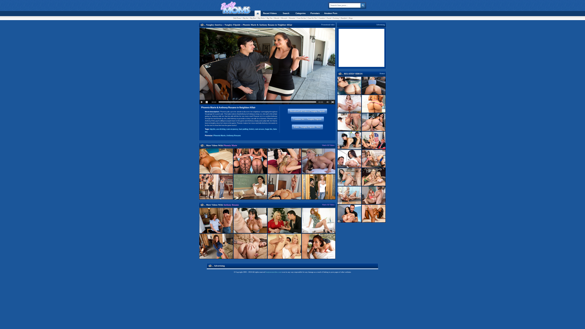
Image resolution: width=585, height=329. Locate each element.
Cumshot (322, 18)
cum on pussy (232, 129)
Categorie (301, 13)
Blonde (276, 18)
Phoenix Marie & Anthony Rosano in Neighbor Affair (228, 107)
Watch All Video (328, 145)
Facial (329, 18)
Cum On (301, 18)
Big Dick (261, 18)
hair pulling (243, 129)
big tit (213, 129)
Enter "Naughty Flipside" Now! (307, 127)
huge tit (268, 129)
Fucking (336, 18)
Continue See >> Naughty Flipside (307, 119)
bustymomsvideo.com (273, 272)
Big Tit (269, 18)
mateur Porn (330, 13)
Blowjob (284, 18)
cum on (259, 129)
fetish (251, 129)
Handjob (344, 18)
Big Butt (253, 18)
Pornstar (315, 13)
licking (220, 129)
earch (286, 13)
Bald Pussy (237, 18)
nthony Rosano (233, 135)
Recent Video (270, 13)
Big (245, 18)
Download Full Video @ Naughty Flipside (307, 111)
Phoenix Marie (219, 135)
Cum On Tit (312, 18)
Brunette (292, 18)
